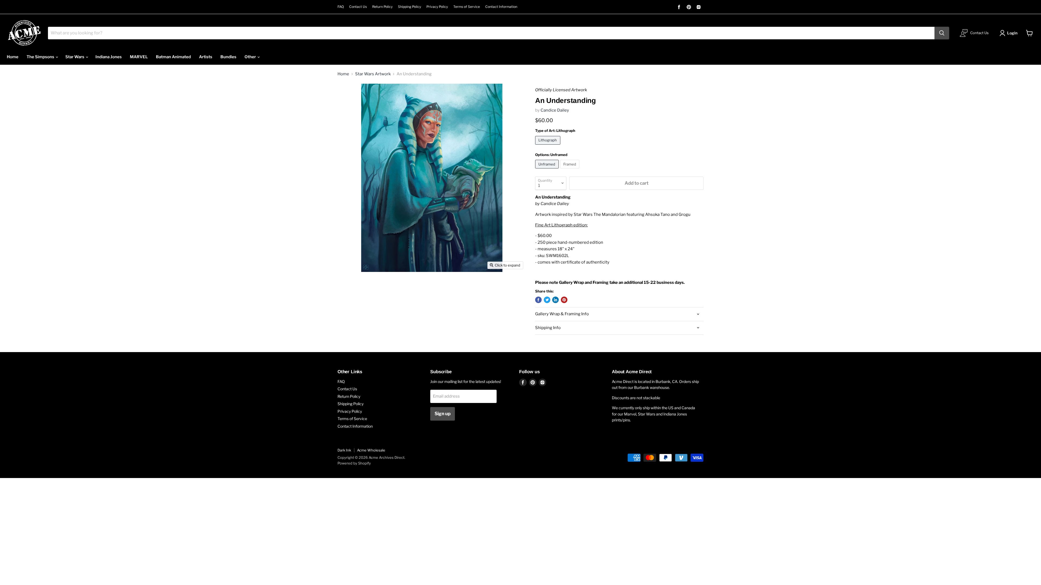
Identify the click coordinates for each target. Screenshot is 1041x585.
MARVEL (139, 56)
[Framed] (570, 169)
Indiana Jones (108, 56)
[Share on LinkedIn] (555, 300)
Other (251, 56)
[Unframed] (547, 169)
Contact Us (358, 7)
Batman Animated (173, 56)
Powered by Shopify (354, 463)
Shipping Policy (409, 7)
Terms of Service (466, 7)
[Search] (941, 33)
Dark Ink (344, 450)
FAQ (341, 7)
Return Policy (382, 7)
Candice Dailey (555, 110)
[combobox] (491, 33)
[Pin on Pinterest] (564, 300)
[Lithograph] (548, 146)
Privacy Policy (437, 7)
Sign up (443, 413)
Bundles (228, 56)
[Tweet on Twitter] (547, 300)
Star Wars (75, 56)
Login (1012, 33)
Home (12, 56)
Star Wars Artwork (373, 74)
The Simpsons (41, 56)
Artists (205, 56)
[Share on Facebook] (538, 300)
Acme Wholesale (371, 450)
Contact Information (501, 7)
